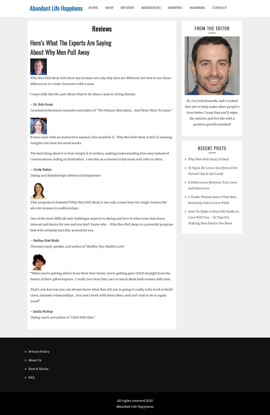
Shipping (175, 8)
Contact (219, 8)
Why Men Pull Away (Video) (208, 159)
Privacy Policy (38, 351)
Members (197, 8)
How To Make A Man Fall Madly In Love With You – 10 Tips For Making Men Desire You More (213, 217)
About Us (35, 360)
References (151, 8)
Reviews (127, 8)
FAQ (31, 377)
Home (93, 8)
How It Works (38, 369)
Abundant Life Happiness (56, 8)
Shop (109, 8)
